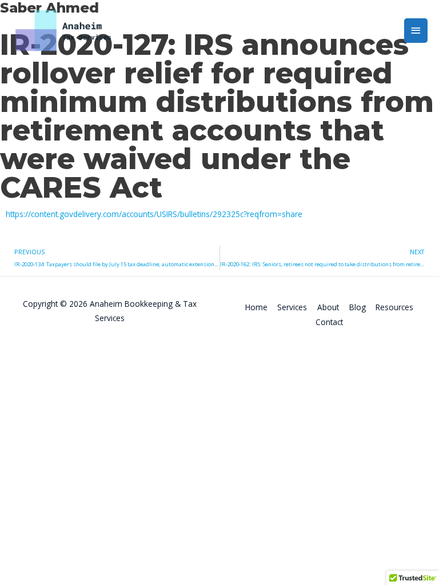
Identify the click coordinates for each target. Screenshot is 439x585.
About (328, 307)
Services (292, 307)
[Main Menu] (416, 30)
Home (256, 307)
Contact (329, 321)
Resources (394, 307)
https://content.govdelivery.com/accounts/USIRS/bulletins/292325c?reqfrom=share (154, 214)
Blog (357, 307)
